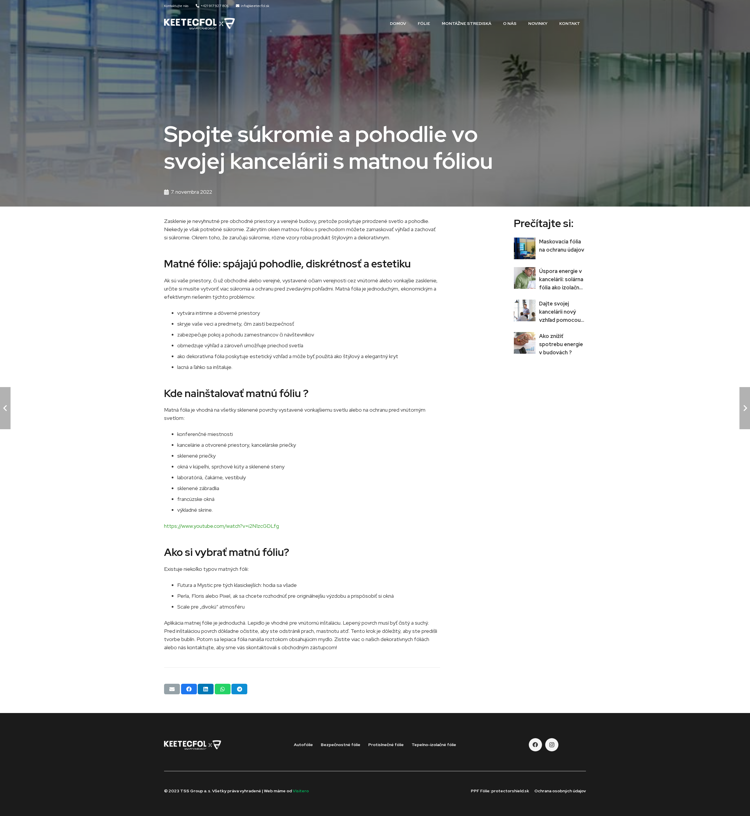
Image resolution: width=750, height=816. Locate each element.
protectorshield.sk (510, 790)
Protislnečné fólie (386, 744)
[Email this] (172, 689)
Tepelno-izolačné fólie (434, 744)
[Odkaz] (199, 23)
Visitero (301, 790)
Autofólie (303, 744)
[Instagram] (551, 744)
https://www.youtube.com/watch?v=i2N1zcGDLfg (221, 526)
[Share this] (189, 689)
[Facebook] (535, 744)
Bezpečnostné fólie (340, 744)
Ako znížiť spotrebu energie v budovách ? (561, 344)
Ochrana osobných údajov (560, 790)
